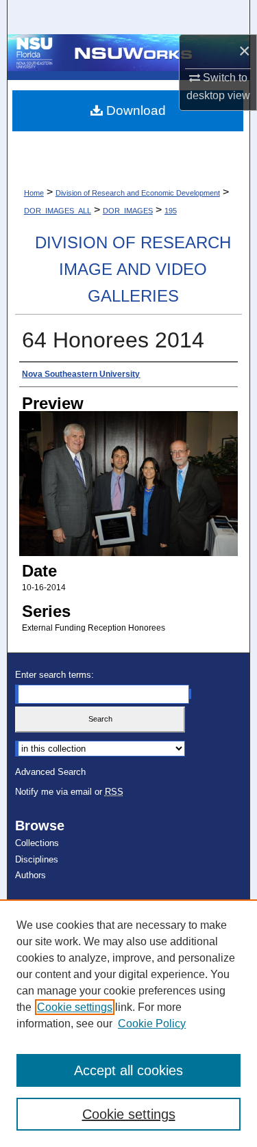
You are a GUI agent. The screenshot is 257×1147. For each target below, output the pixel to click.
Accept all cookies (128, 1070)
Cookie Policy (152, 1023)
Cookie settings (74, 1007)
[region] (128, 1023)
